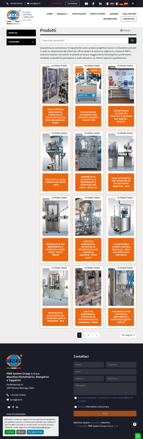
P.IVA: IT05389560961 (16, 414)
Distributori (110, 19)
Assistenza (58, 3)
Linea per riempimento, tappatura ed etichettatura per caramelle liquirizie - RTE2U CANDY (88, 249)
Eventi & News (97, 14)
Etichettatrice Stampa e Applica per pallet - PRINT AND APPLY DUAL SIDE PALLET (121, 249)
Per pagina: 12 (128, 335)
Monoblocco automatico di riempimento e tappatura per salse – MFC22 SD (88, 182)
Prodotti (61, 14)
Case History (129, 14)
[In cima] (134, 424)
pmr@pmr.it (35, 3)
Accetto (93, 407)
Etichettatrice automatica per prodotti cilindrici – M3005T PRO (88, 116)
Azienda (114, 14)
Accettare (10, 432)
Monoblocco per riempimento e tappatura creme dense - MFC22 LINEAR (55, 249)
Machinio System (82, 423)
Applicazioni (79, 14)
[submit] (132, 40)
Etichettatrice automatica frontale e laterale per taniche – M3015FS (121, 116)
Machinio (105, 423)
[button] (62, 14)
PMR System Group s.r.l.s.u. (100, 426)
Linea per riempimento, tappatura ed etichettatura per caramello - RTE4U (88, 317)
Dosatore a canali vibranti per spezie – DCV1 (55, 182)
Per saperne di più (35, 432)
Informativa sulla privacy (41, 427)
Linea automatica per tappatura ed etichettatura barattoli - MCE (121, 182)
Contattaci (72, 3)
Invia (105, 413)
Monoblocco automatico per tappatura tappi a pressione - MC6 (55, 317)
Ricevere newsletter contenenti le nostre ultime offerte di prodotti (105, 399)
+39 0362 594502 (16, 3)
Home (50, 14)
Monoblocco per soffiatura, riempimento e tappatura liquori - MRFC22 (121, 317)
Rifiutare (21, 432)
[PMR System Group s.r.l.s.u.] (14, 361)
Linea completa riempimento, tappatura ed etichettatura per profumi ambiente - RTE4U (55, 116)
